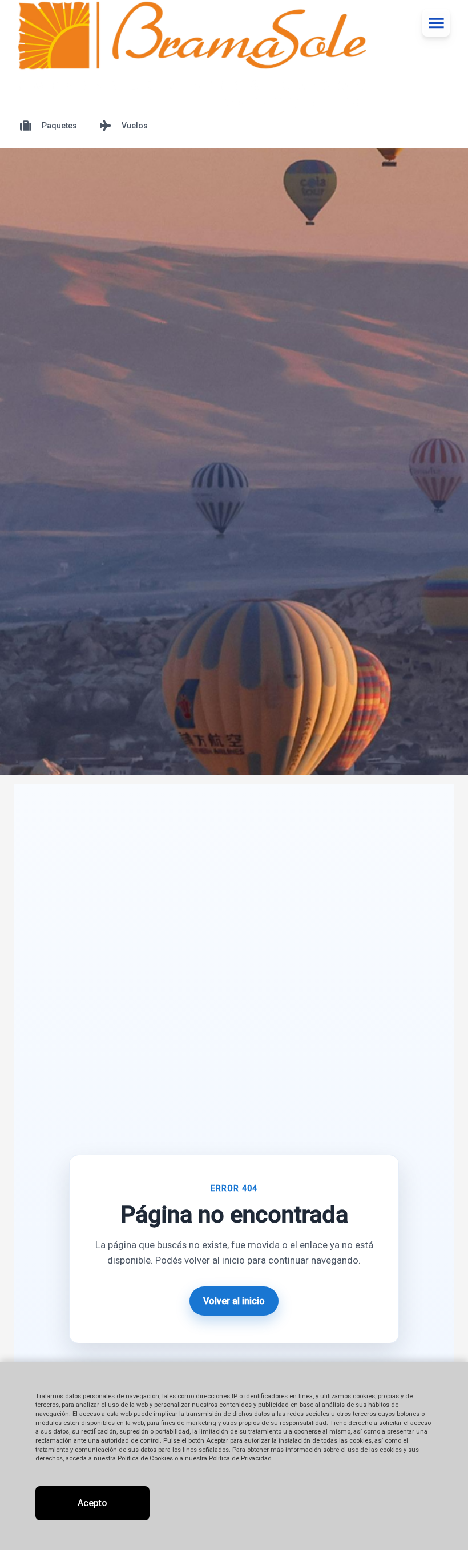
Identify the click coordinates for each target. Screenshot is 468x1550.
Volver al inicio (234, 1301)
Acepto (92, 1503)
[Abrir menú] (436, 23)
